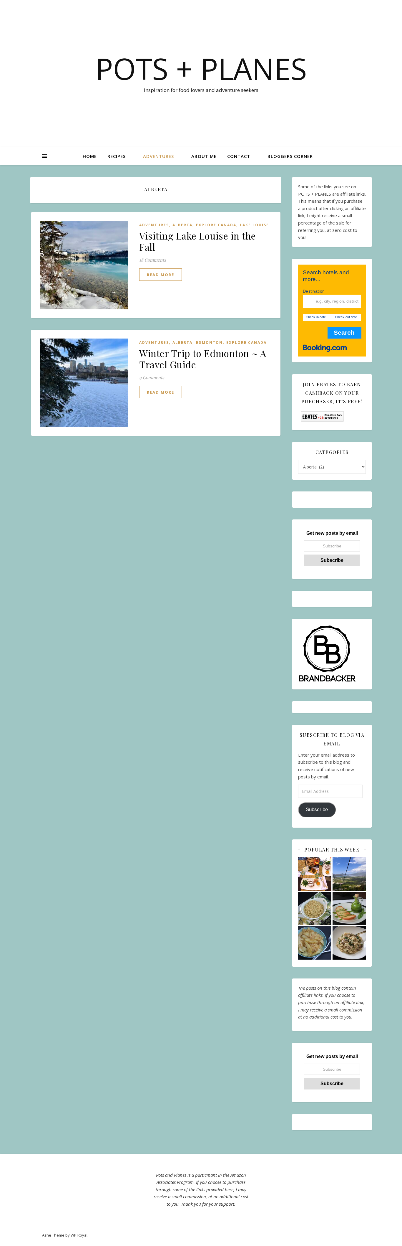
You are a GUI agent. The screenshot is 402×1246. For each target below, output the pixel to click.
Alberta (182, 224)
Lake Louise (254, 224)
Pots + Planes (201, 68)
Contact (238, 156)
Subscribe (317, 809)
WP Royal (79, 1235)
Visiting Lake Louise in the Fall (197, 241)
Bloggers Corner (290, 156)
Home (90, 156)
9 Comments (151, 377)
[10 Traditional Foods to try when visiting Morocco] (314, 874)
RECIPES (116, 156)
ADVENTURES (158, 156)
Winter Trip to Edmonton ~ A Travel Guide (202, 359)
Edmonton (209, 342)
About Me (204, 156)
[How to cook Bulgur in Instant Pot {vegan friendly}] (314, 908)
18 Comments (152, 260)
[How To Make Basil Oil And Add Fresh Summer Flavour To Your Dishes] (349, 908)
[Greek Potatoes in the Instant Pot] (314, 943)
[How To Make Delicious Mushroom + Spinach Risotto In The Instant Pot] (349, 943)
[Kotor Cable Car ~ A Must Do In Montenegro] (349, 874)
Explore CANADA (216, 224)
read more (160, 274)
